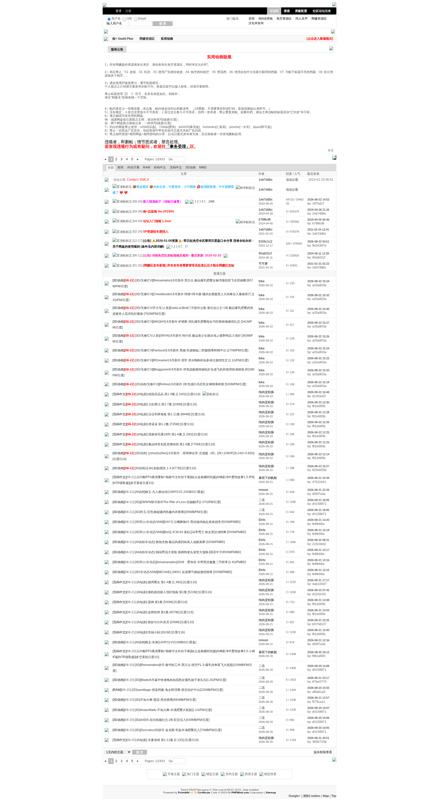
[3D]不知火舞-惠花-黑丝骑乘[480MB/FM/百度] (165, 700)
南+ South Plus (122, 38)
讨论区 (274, 11)
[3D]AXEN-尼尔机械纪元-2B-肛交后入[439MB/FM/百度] (172, 720)
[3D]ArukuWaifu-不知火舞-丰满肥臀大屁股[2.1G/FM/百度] (173, 710)
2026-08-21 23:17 (318, 677)
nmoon (263, 490)
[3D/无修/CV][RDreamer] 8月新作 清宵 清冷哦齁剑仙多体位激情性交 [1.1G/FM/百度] (191, 360)
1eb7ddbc (266, 199)
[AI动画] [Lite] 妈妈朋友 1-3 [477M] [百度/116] (165, 468)
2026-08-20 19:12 (318, 652)
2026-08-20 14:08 (318, 665)
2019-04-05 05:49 (318, 219)
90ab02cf (265, 253)
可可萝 (263, 263)
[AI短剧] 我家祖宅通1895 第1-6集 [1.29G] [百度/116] (172, 434)
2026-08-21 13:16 (318, 560)
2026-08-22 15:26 (318, 336)
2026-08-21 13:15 (318, 570)
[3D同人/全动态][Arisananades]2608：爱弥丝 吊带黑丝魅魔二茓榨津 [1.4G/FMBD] (190, 562)
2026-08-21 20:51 (318, 737)
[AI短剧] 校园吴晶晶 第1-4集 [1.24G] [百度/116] (168, 394)
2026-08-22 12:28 (318, 412)
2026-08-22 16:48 (318, 392)
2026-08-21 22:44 (318, 477)
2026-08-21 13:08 (318, 600)
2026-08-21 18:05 (318, 500)
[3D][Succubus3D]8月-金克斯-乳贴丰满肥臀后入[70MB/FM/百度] (178, 730)
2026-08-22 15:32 (318, 295)
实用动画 (167, 38)
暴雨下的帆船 (268, 478)
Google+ (295, 796)
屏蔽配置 (301, 11)
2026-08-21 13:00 (318, 630)
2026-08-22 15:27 (318, 322)
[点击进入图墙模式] (320, 38)
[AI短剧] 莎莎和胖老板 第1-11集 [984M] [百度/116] (171, 414)
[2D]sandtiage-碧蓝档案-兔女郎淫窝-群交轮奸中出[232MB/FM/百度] (177, 690)
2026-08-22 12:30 (318, 402)
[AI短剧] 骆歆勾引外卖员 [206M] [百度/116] (165, 622)
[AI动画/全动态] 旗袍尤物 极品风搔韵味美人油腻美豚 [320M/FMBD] (180, 542)
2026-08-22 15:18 (318, 382)
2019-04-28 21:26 (318, 209)
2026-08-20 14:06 (318, 717)
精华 (120, 167)
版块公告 (117, 49)
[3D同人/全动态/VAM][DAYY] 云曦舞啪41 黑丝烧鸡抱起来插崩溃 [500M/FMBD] (187, 522)
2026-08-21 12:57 (318, 697)
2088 (211, 201)
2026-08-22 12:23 (318, 442)
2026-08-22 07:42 (318, 590)
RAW (146, 167)
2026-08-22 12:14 (318, 454)
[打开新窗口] (107, 189)
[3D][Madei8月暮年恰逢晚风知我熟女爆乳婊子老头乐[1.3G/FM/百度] (180, 680)
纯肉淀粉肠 (266, 392)
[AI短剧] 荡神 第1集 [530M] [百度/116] (162, 602)
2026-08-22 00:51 (318, 241)
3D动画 (190, 167)
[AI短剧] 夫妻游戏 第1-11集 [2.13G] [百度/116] (167, 740)
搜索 (287, 11)
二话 (262, 500)
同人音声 (301, 18)
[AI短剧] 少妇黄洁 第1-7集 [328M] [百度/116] (167, 404)
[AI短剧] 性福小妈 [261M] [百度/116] (161, 632)
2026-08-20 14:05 (318, 727)
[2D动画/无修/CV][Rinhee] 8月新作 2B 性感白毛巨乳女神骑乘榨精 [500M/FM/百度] (190, 384)
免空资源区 (284, 18)
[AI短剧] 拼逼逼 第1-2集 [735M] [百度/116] (165, 424)
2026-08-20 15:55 (318, 687)
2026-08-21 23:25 (318, 620)
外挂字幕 (133, 167)
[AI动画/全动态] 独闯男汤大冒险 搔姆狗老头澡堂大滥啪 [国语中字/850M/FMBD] (188, 552)
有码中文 (160, 167)
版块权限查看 (323, 752)
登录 (119, 11)
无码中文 (176, 167)
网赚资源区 (319, 18)
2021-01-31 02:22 (318, 263)
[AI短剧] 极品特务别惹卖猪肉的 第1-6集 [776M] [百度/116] (176, 444)
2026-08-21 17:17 (318, 580)
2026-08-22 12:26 (318, 422)
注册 (128, 11)
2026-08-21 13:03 (318, 610)
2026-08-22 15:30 (318, 308)
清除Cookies (311, 796)
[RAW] (117, 690)
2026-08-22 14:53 (318, 199)
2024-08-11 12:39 (318, 253)
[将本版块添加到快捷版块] (178, 38)
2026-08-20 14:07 (318, 707)
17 (186, 246)
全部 (111, 167)
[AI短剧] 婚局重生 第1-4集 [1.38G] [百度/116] (167, 582)
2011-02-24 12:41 (318, 229)
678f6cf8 (265, 219)
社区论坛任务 (322, 11)
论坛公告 (292, 179)
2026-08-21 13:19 (318, 530)
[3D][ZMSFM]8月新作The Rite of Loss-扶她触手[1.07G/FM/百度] (178, 502)
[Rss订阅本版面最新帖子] (175, 38)
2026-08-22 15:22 (318, 358)
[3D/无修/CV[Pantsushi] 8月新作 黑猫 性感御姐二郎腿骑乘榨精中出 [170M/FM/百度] (191, 350)
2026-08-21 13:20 (318, 519)
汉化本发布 (256, 23)
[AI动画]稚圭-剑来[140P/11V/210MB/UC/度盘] (165, 642)
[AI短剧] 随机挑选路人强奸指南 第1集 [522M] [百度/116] (174, 592)
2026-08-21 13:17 (318, 549)
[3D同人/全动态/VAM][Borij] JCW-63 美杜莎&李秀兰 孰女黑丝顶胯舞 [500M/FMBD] (190, 532)
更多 (331, 150)
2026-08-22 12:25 (318, 432)
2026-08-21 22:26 (318, 489)
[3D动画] (118, 280)
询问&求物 (265, 18)
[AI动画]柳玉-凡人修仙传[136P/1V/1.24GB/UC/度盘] (169, 492)
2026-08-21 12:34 (318, 640)
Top (333, 796)
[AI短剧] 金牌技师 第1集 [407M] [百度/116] (165, 612)
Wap (326, 796)
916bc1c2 (265, 241)
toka (261, 281)
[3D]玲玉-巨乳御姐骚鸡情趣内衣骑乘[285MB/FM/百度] (171, 512)
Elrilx (262, 520)
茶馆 (251, 18)
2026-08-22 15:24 (318, 348)
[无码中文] (119, 394)
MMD (203, 167)
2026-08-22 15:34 (318, 281)
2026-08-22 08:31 (318, 539)
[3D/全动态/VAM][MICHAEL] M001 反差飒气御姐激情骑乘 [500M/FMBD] (183, 572)
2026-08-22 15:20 (318, 370)
